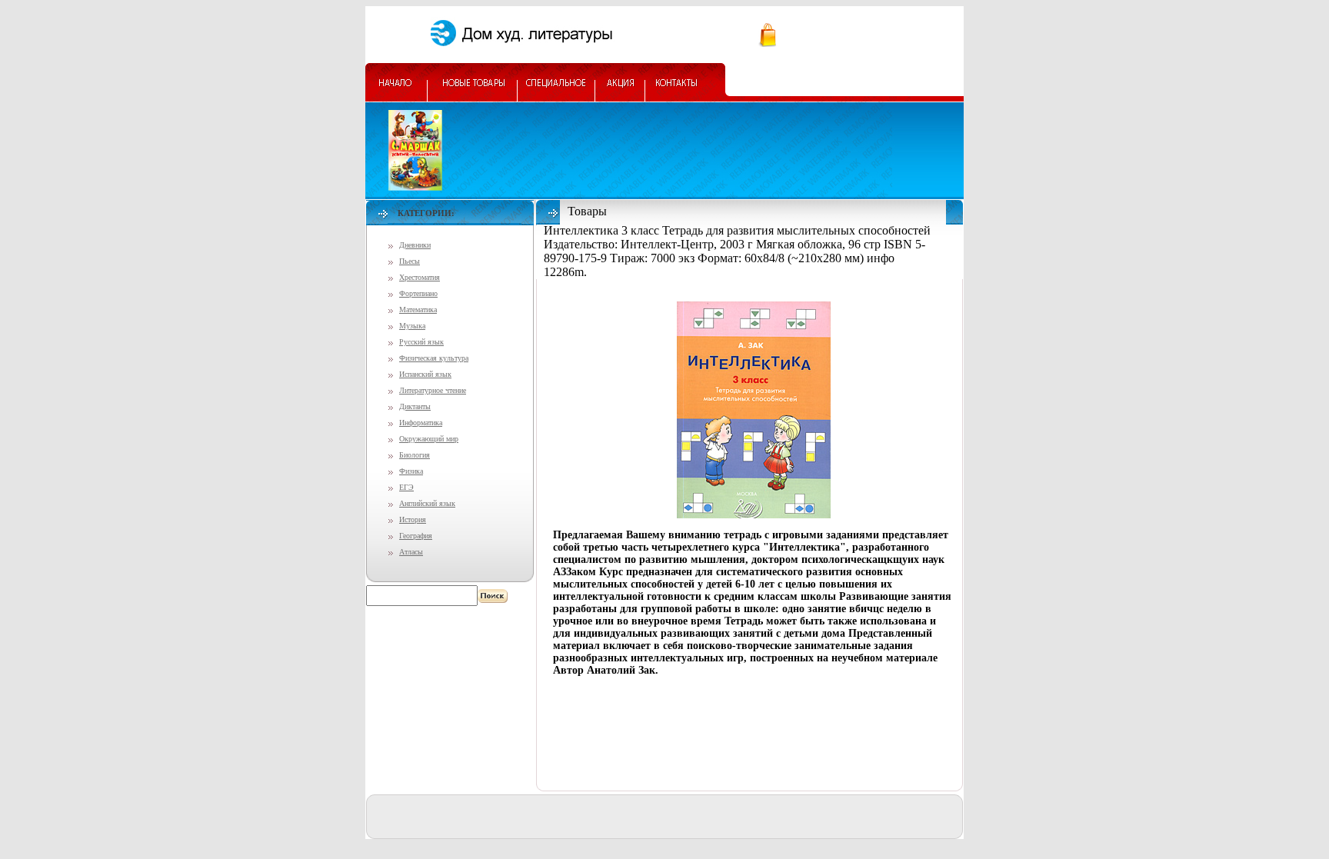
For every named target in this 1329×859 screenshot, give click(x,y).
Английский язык (427, 503)
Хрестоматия (419, 277)
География (415, 535)
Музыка (412, 325)
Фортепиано (418, 293)
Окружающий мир (428, 438)
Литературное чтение (432, 390)
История (412, 519)
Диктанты (415, 406)
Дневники (415, 245)
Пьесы (409, 261)
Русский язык (421, 342)
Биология (414, 455)
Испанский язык (425, 374)
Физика (411, 471)
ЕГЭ (406, 487)
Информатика (420, 422)
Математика (418, 309)
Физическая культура (433, 358)
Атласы (411, 552)
